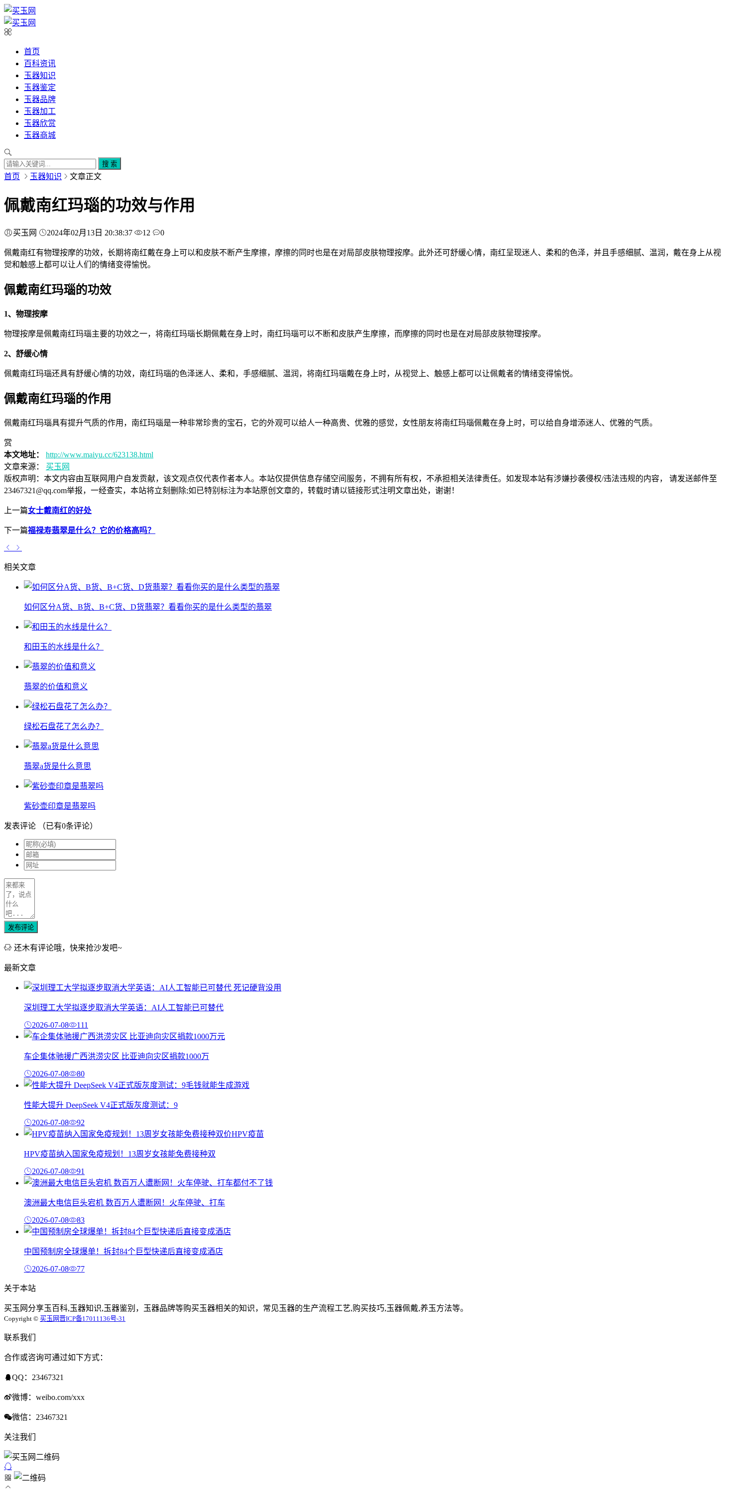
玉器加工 (40, 111)
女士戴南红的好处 (60, 510)
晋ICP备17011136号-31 (92, 1318)
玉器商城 (40, 135)
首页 (32, 51)
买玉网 (58, 466)
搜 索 (109, 164)
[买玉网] (20, 10)
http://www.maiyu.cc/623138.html (99, 454)
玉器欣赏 (40, 123)
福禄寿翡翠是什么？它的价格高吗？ (91, 530)
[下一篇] (18, 547)
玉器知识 (40, 75)
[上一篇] (9, 547)
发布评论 (21, 927)
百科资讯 (40, 63)
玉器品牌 (40, 99)
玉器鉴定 (40, 87)
